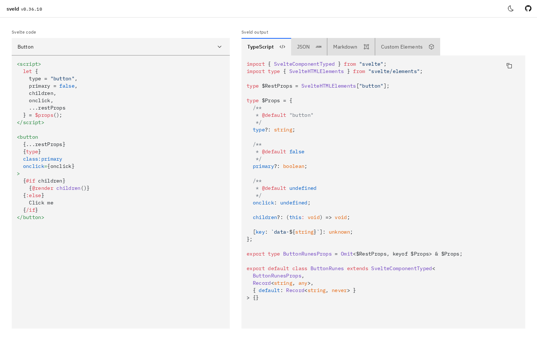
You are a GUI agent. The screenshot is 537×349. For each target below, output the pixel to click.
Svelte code (24, 32)
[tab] (266, 46)
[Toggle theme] (510, 9)
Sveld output (254, 32)
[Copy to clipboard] (509, 65)
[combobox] (121, 46)
